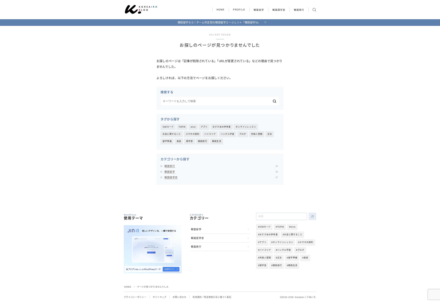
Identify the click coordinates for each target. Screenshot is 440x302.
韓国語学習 (278, 10)
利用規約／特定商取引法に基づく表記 (212, 297)
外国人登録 (256, 134)
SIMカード (168, 127)
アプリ (204, 127)
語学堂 (189, 141)
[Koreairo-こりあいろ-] (142, 10)
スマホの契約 (192, 134)
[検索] (312, 216)
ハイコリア (210, 134)
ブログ (242, 134)
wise (193, 127)
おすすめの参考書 (222, 127)
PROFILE (239, 9)
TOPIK (182, 127)
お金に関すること (172, 134)
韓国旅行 (299, 10)
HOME (221, 9)
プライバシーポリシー (135, 297)
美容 (179, 141)
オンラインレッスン (246, 127)
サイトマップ (159, 297)
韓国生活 (216, 141)
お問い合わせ (179, 297)
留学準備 (167, 141)
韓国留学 (259, 10)
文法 (269, 134)
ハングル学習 (227, 134)
